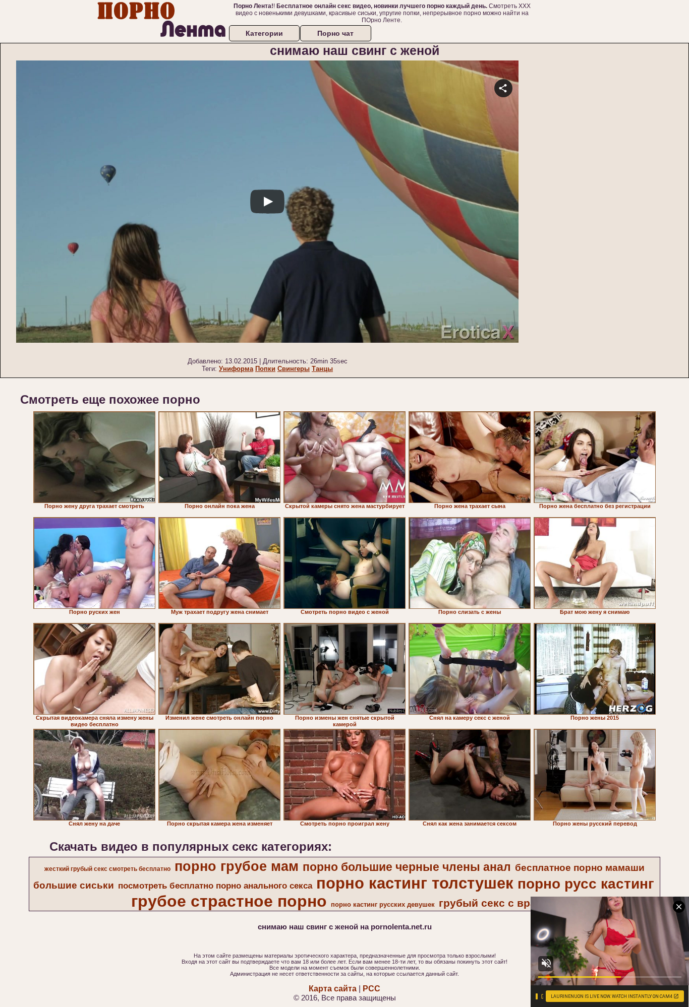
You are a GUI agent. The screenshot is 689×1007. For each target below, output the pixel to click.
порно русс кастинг (586, 884)
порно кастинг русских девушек (383, 904)
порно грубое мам (237, 866)
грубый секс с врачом (497, 903)
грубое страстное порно (229, 901)
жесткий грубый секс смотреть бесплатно (107, 868)
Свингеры (293, 368)
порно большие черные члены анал (407, 866)
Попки (265, 368)
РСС (371, 988)
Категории (264, 33)
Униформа (236, 368)
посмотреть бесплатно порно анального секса (215, 885)
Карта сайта (333, 988)
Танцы (322, 368)
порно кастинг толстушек (414, 883)
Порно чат (335, 33)
